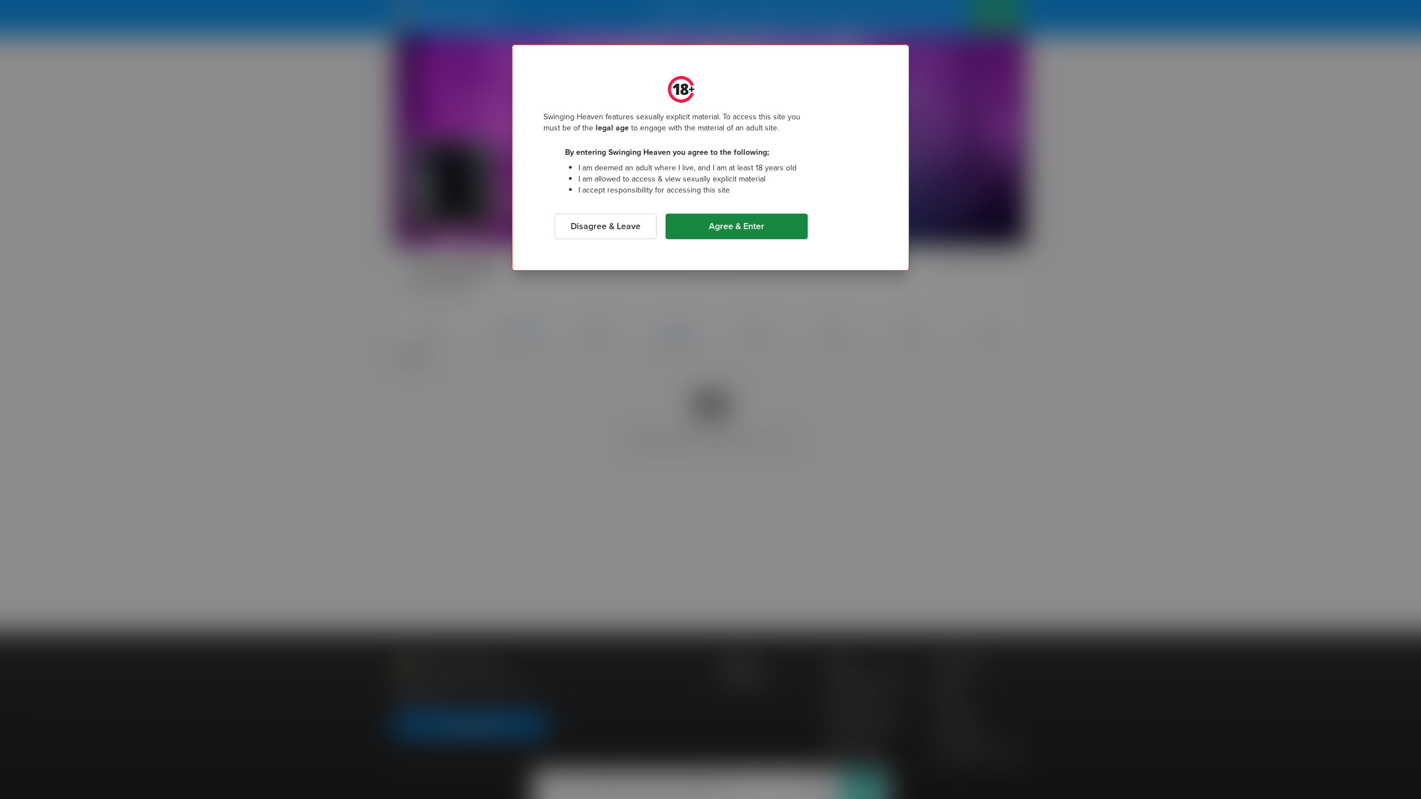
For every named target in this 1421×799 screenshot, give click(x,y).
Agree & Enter (736, 226)
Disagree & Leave (606, 226)
